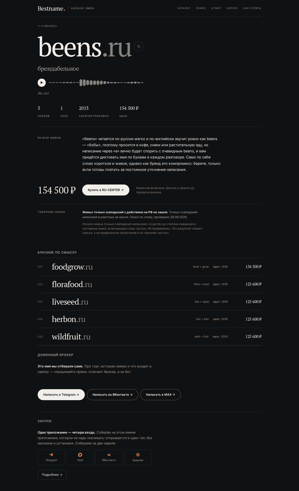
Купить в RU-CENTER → (106, 190)
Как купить (252, 8)
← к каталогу (47, 26)
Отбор (216, 8)
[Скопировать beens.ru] (138, 46)
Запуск (232, 8)
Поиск (201, 8)
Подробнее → (52, 475)
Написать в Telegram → (61, 395)
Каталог (184, 8)
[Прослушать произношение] (42, 83)
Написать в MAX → (160, 395)
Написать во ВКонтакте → (113, 395)
